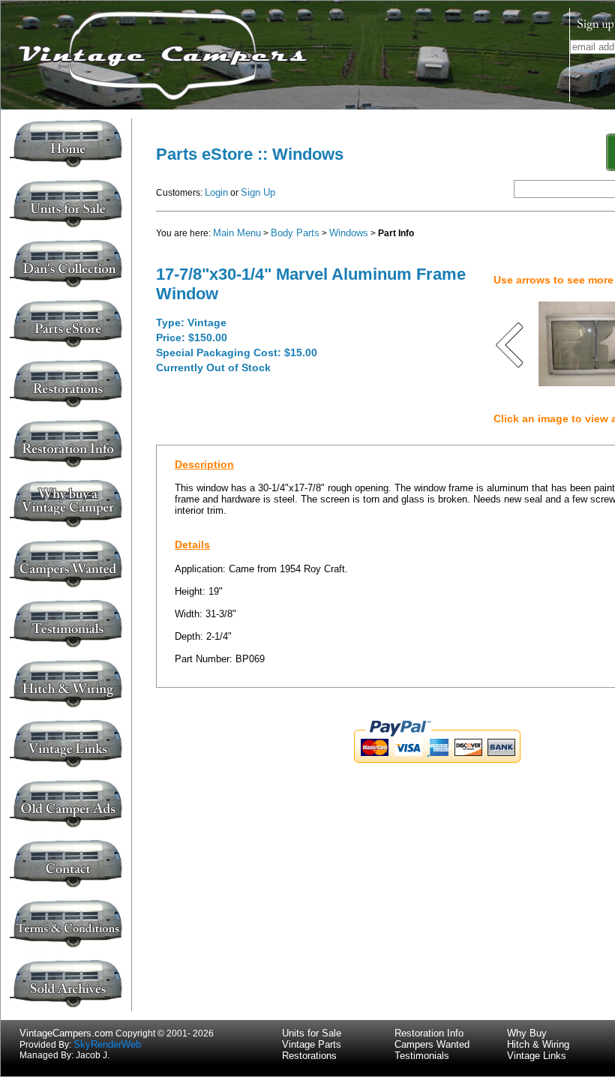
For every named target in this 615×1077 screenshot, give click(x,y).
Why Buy (527, 1033)
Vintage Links (536, 1055)
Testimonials (421, 1055)
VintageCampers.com (66, 1033)
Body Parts (295, 232)
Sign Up (258, 192)
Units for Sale (311, 1033)
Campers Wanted (432, 1044)
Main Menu (237, 232)
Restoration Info (429, 1033)
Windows (348, 232)
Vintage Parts (311, 1044)
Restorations (309, 1055)
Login (216, 192)
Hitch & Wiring (538, 1044)
